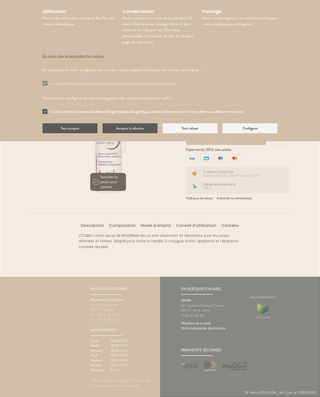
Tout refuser (190, 128)
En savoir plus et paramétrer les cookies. (73, 56)
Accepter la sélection (130, 128)
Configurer (250, 128)
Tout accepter (70, 128)
